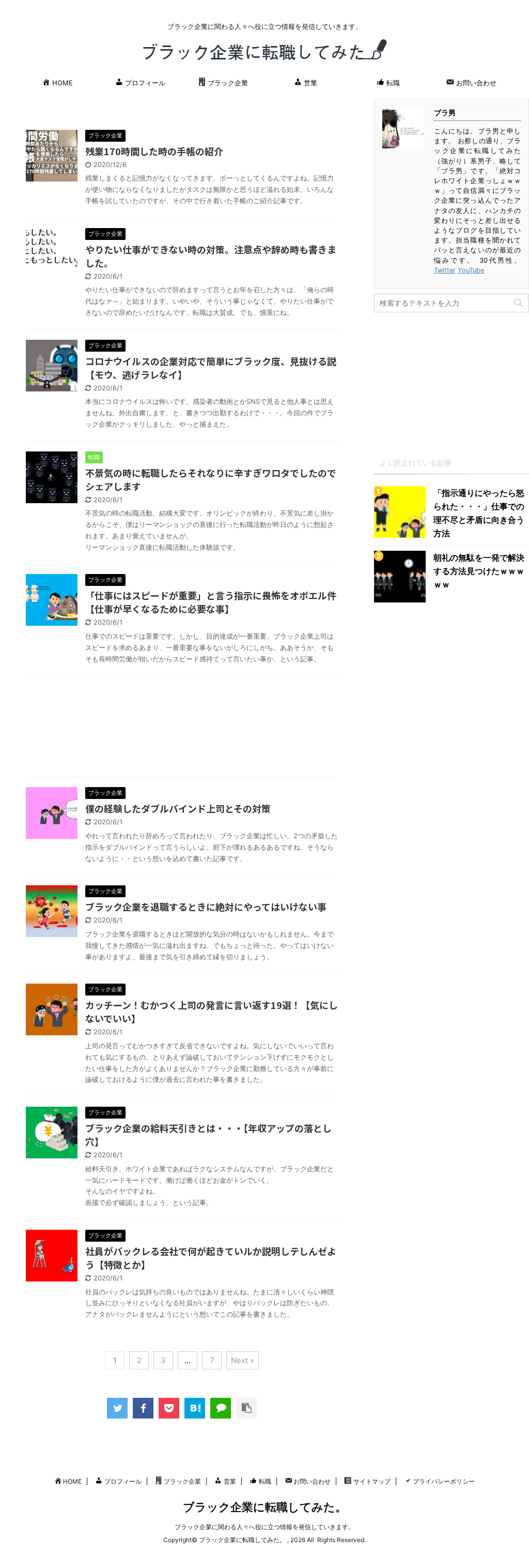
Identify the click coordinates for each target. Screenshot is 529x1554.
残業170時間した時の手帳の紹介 (154, 151)
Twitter (445, 270)
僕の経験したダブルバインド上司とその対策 (178, 808)
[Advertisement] (182, 728)
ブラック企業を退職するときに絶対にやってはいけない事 (205, 906)
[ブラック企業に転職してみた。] (194, 1408)
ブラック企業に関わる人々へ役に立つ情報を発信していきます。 (264, 1527)
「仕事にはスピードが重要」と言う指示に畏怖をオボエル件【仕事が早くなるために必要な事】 (210, 602)
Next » (242, 1360)
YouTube (471, 270)
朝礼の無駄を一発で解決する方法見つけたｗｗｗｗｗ (478, 571)
